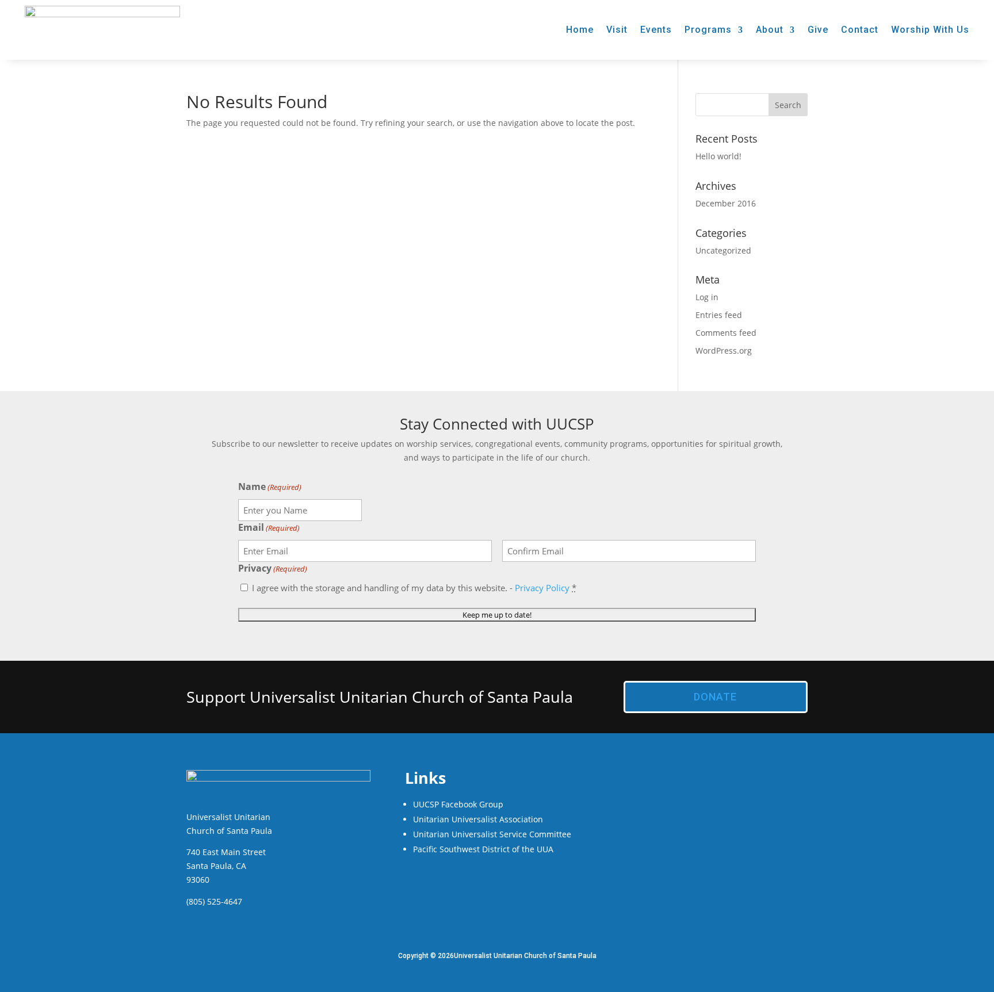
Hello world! (718, 156)
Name (269, 486)
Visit (617, 29)
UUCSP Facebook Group (458, 804)
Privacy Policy (542, 587)
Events (656, 29)
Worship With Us (930, 29)
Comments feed (725, 332)
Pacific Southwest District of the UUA (483, 849)
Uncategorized (723, 250)
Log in (706, 297)
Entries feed (718, 314)
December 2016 (725, 203)
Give (818, 29)
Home (580, 29)
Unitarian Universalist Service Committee (492, 834)
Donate (715, 697)
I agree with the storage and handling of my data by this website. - (414, 587)
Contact (859, 29)
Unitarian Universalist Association (478, 819)
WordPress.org (723, 350)
